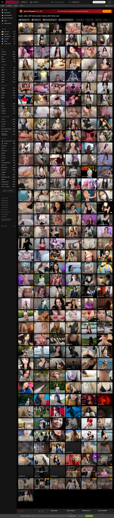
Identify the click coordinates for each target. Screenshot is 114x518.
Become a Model (5, 212)
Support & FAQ (5, 198)
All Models (4, 216)
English (42, 511)
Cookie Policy (72, 516)
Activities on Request (66, 19)
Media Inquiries (5, 205)
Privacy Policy (5, 207)
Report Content (5, 202)
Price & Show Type (49, 19)
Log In (109, 2)
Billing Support (5, 200)
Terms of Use (5, 209)
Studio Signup (5, 214)
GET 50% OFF (107, 11)
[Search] (70, 2)
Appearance (24, 19)
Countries (36, 19)
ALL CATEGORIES (9, 190)
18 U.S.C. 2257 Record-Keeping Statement (7, 219)
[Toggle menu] (2, 2)
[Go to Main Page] (12, 2)
